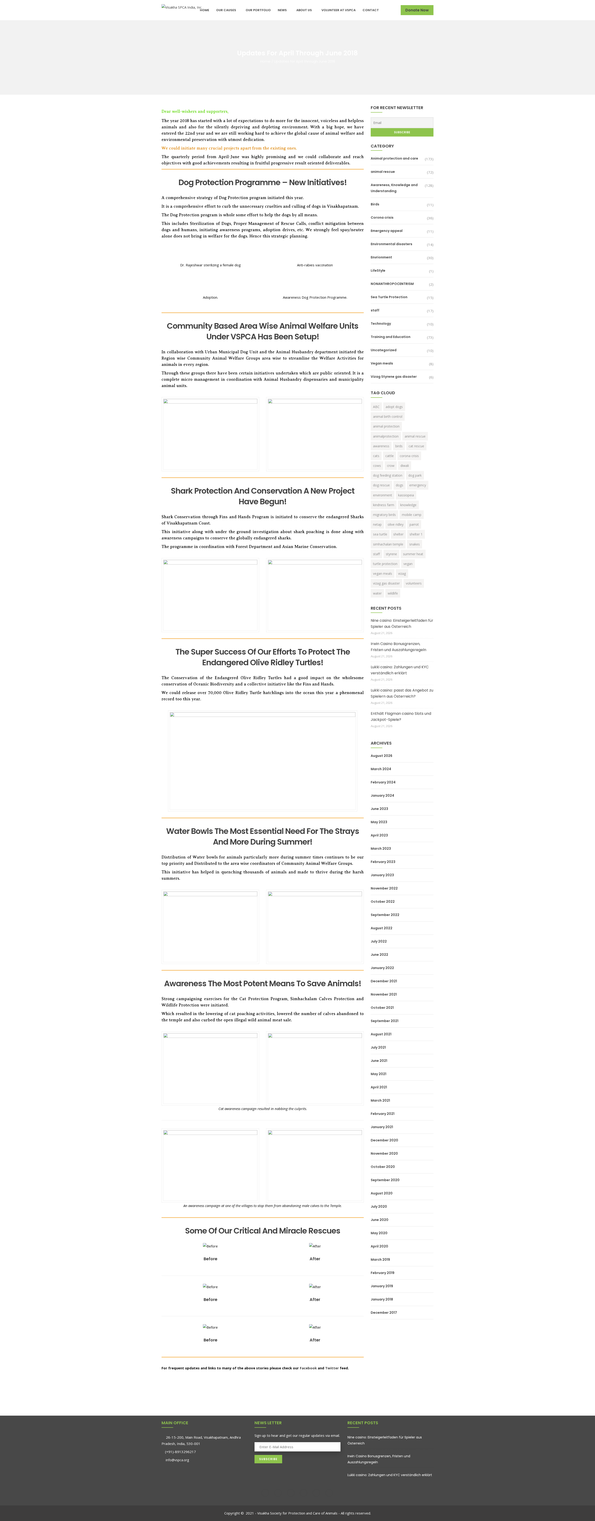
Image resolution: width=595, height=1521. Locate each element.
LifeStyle (378, 270)
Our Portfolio (258, 10)
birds (399, 446)
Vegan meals (382, 363)
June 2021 (379, 1060)
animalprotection (386, 436)
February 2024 (383, 782)
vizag (402, 573)
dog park (415, 475)
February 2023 (383, 861)
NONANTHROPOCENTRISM (392, 283)
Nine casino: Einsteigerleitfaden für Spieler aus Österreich (402, 623)
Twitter (332, 1368)
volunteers (414, 583)
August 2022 (381, 928)
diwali (404, 465)
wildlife (393, 593)
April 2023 (379, 835)
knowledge (408, 505)
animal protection (386, 426)
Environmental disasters (391, 244)
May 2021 (378, 1074)
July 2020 (379, 1206)
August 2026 (381, 755)
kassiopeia (406, 495)
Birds (375, 204)
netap (377, 524)
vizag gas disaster (386, 583)
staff (375, 310)
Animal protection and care (394, 158)
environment (382, 495)
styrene (391, 554)
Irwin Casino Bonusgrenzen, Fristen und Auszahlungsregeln (398, 646)
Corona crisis (382, 217)
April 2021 (379, 1087)
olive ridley (395, 524)
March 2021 (380, 1100)
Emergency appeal (387, 230)
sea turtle (380, 534)
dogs (399, 485)
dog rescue (381, 485)
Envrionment (381, 257)
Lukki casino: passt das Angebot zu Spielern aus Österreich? (402, 693)
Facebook (308, 1368)
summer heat (413, 554)
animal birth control (387, 416)
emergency (417, 485)
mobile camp (411, 514)
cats (376, 456)
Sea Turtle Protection (389, 297)
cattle (389, 456)
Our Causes (226, 10)
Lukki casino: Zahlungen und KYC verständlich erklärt (400, 670)
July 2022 (379, 941)
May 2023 (379, 822)
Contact (371, 10)
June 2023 (379, 808)
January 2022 (382, 968)
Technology (381, 323)
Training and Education (390, 336)
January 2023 (382, 875)
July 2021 (378, 1047)
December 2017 (384, 1312)
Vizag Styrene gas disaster (394, 376)
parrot (414, 524)
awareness (381, 446)
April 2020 (379, 1246)
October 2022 (383, 901)
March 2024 (381, 769)
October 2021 (382, 1007)
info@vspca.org (177, 1460)
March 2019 (380, 1259)
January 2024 (382, 795)
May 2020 (379, 1233)
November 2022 (384, 888)
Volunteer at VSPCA (338, 10)
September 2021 (384, 1021)
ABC (376, 406)
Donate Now (417, 10)
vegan (408, 564)
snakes (414, 544)
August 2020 (382, 1193)
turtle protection (385, 564)
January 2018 (382, 1299)
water (377, 593)
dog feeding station (387, 475)
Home (204, 10)
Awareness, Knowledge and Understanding (394, 188)
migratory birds (384, 514)
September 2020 (385, 1180)
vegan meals (382, 573)
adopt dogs (394, 406)
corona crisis (409, 456)
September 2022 (385, 915)
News (282, 10)
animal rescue (383, 171)
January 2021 (382, 1127)
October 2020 (383, 1166)
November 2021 (384, 994)
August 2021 (381, 1034)
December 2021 (384, 981)
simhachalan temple (388, 544)
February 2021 (382, 1113)
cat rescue (416, 446)
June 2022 (379, 954)
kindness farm (383, 505)
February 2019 (382, 1272)
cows (377, 465)
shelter (398, 534)
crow (390, 465)
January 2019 (382, 1286)
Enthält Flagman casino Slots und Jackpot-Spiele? (401, 716)
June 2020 (379, 1219)
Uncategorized (384, 350)
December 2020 (384, 1140)
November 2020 (384, 1153)
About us (304, 10)
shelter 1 (416, 534)
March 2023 (381, 848)
